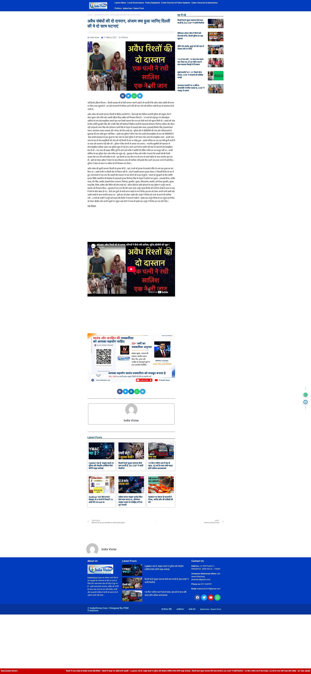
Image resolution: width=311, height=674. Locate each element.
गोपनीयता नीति (166, 609)
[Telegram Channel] (305, 402)
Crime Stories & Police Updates (175, 3)
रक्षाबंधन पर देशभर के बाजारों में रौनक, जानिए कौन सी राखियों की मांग (160, 499)
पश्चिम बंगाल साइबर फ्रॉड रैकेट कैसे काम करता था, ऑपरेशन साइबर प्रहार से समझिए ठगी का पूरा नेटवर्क (130, 501)
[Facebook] (197, 597)
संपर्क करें (192, 609)
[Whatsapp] (217, 597)
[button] (123, 96)
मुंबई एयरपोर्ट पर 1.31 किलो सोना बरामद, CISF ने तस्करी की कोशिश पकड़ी (190, 75)
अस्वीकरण (180, 609)
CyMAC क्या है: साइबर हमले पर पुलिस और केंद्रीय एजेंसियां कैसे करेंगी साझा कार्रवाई (101, 466)
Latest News (120, 3)
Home (89, 15)
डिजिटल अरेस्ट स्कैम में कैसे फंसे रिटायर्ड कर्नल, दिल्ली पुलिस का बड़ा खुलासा (190, 36)
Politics (118, 8)
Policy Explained (152, 3)
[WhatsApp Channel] (305, 394)
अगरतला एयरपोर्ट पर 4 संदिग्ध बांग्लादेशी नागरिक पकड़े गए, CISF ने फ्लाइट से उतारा (190, 88)
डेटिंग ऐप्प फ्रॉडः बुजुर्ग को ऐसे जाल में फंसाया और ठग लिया (190, 47)
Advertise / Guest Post (133, 8)
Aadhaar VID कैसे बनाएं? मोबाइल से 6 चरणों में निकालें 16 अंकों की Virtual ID (101, 499)
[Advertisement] (131, 225)
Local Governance (135, 3)
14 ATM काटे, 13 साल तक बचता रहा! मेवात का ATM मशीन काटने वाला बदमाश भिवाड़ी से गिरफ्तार (190, 62)
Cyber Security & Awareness (204, 3)
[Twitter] (204, 597)
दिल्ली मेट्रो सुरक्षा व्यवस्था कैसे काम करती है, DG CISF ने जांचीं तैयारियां (130, 466)
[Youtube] (211, 597)
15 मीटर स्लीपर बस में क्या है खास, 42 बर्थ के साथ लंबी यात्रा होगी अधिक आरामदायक (160, 466)
